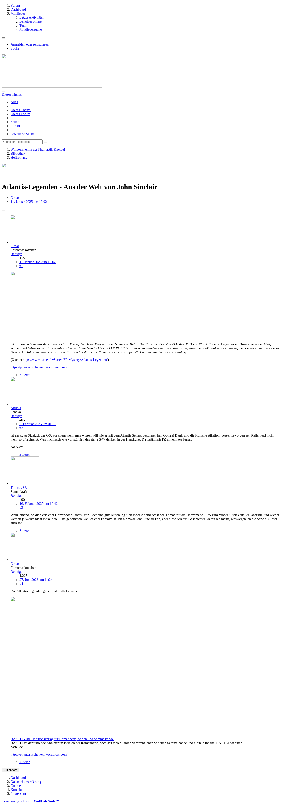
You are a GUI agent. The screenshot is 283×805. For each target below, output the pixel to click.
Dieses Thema (21, 110)
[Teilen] (3, 210)
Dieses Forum (20, 114)
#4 (21, 583)
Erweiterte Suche (22, 134)
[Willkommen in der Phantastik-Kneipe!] (52, 86)
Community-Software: (30, 801)
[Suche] (3, 91)
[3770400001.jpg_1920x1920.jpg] (66, 337)
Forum (15, 126)
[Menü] (3, 38)
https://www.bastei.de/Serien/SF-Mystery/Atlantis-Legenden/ (65, 360)
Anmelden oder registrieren (30, 44)
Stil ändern (10, 770)
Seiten (15, 122)
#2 (21, 428)
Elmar (15, 198)
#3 (21, 507)
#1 (21, 266)
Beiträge (16, 254)
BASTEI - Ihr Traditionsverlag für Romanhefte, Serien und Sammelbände (62, 739)
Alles (14, 102)
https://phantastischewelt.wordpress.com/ (39, 367)
